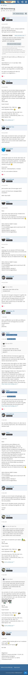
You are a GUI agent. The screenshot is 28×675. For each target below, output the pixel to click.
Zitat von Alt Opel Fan (10, 526)
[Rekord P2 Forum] (8, 2)
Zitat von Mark (9, 579)
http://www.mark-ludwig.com (9, 384)
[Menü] (26, 2)
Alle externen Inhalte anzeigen (14, 44)
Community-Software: (14, 672)
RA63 (4, 10)
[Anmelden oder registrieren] (22, 2)
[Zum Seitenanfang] (25, 672)
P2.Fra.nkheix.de (8, 120)
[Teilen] (25, 13)
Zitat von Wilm (9, 287)
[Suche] (18, 2)
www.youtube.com (19, 35)
